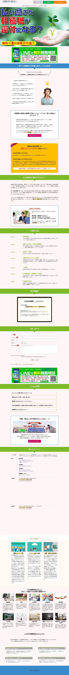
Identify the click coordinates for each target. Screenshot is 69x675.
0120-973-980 (38, 1)
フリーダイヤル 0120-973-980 (25, 479)
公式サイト (27, 454)
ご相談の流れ (27, 5)
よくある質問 (39, 5)
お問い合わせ (33, 5)
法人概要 (44, 5)
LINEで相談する (48, 2)
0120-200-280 (38, 2)
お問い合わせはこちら (34, 135)
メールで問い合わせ (60, 2)
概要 (23, 5)
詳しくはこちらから (34, 441)
